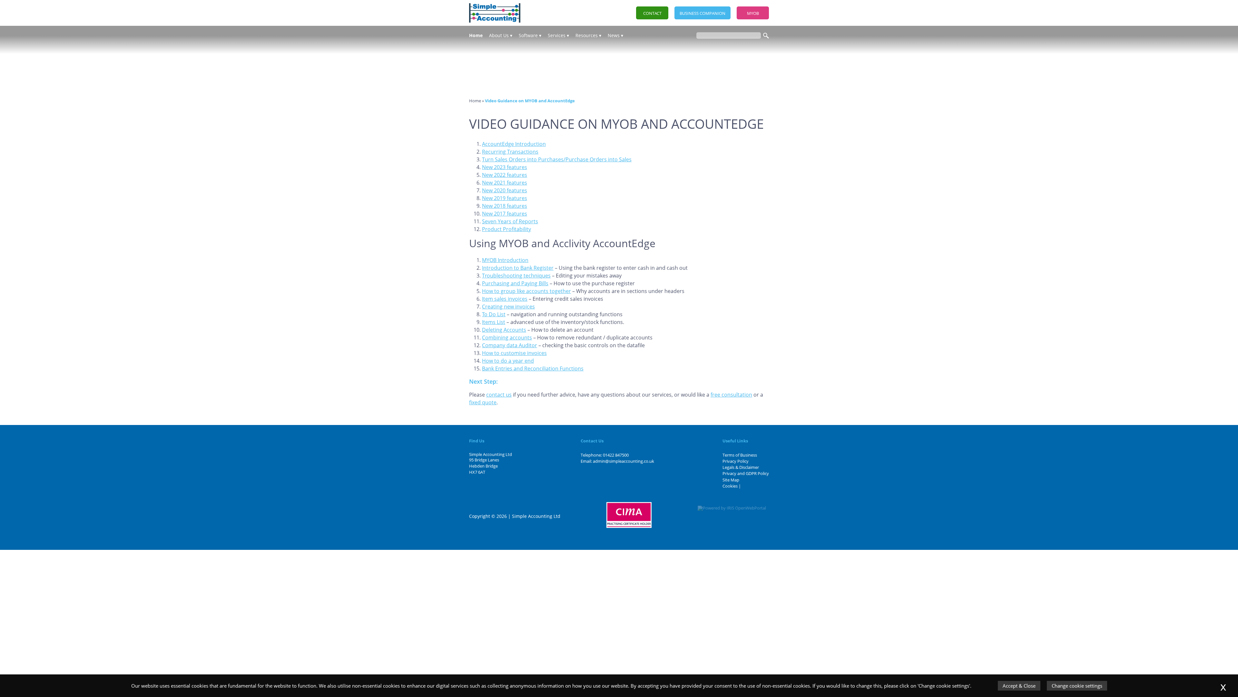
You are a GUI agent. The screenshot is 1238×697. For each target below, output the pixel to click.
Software (528, 35)
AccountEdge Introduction (514, 143)
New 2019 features (504, 198)
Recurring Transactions (510, 151)
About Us (499, 35)
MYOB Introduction (505, 260)
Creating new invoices (508, 306)
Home (476, 35)
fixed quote (482, 402)
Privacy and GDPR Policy (745, 473)
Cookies (730, 486)
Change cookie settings (1077, 685)
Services (556, 35)
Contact (652, 13)
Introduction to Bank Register (518, 267)
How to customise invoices (514, 353)
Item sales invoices (504, 298)
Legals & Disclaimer (740, 467)
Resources (586, 35)
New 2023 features (504, 167)
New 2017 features (504, 213)
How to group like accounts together (526, 291)
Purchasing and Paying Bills (515, 283)
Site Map (730, 480)
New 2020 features (504, 190)
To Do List (494, 314)
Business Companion (702, 13)
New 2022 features (504, 174)
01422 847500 (616, 455)
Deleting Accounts (504, 329)
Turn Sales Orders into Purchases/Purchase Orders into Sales (557, 159)
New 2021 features (504, 182)
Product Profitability (506, 229)
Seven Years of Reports (510, 221)
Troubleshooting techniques (516, 275)
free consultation (731, 394)
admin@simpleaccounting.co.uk (623, 461)
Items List (493, 322)
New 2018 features (504, 205)
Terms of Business (739, 455)
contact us (499, 394)
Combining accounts (507, 337)
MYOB (753, 13)
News (614, 35)
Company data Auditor (509, 345)
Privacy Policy (735, 461)
